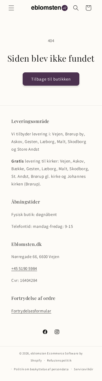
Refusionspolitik (59, 360)
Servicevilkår (83, 369)
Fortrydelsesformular (31, 310)
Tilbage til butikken (51, 79)
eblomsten (38, 353)
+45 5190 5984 (24, 268)
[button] (11, 8)
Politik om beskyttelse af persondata (41, 369)
